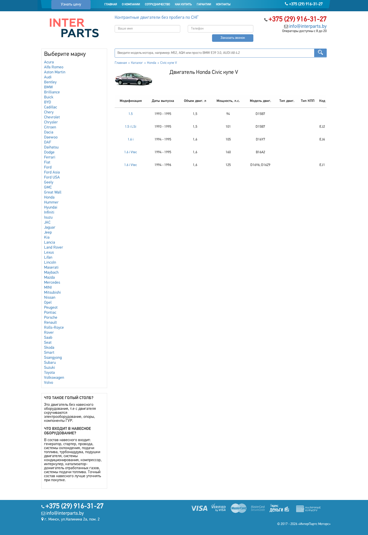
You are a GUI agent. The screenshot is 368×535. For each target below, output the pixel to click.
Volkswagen (54, 378)
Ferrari (49, 157)
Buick (48, 97)
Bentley (50, 82)
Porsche (50, 318)
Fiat (47, 162)
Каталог (137, 63)
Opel (48, 303)
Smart (49, 353)
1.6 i (130, 139)
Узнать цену (71, 5)
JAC (47, 223)
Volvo (48, 383)
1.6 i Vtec (130, 152)
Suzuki (49, 368)
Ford (48, 167)
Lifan (48, 258)
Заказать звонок (233, 38)
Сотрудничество (157, 4)
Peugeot (51, 308)
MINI (48, 288)
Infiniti (49, 213)
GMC (48, 188)
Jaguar (49, 228)
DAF (47, 142)
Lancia (49, 243)
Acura (49, 62)
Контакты (223, 4)
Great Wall (52, 193)
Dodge (49, 152)
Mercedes (52, 283)
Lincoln (50, 263)
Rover (49, 333)
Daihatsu (51, 147)
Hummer (51, 203)
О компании (131, 4)
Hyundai (50, 208)
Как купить (183, 4)
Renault (50, 323)
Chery (49, 112)
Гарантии (204, 4)
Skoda (49, 348)
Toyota (49, 373)
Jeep (48, 233)
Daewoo (51, 137)
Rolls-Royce (54, 328)
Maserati (51, 268)
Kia (47, 238)
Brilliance (52, 92)
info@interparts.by (308, 26)
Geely (48, 183)
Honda (49, 198)
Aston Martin (54, 72)
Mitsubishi (52, 293)
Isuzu (48, 218)
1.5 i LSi (130, 127)
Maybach (51, 273)
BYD (47, 102)
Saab (48, 338)
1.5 (130, 114)
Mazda (49, 278)
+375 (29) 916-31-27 (305, 4)
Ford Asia (52, 172)
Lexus (49, 253)
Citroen (50, 127)
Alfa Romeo (53, 67)
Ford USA (52, 177)
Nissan (49, 298)
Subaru (50, 363)
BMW (48, 87)
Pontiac (50, 313)
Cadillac (50, 107)
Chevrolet (52, 117)
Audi (48, 77)
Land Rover (53, 248)
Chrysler (51, 122)
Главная (110, 4)
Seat (48, 343)
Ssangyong (53, 358)
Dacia (48, 132)
